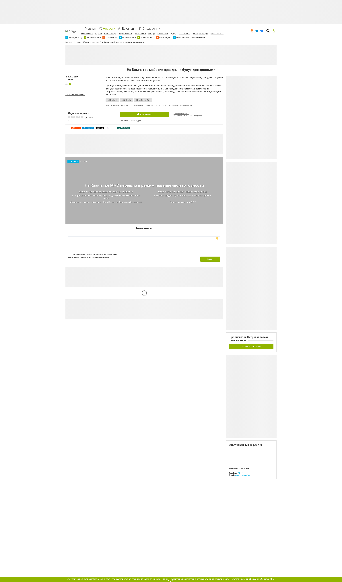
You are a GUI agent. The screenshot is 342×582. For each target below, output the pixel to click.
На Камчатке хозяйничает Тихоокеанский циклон (182, 191)
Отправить (210, 259)
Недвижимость (125, 33)
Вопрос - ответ (217, 33)
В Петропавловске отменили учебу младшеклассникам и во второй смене (106, 196)
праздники (143, 100)
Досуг (173, 33)
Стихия (83, 161)
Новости (109, 28)
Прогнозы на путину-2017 (183, 202)
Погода (151, 33)
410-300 (240, 473)
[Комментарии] (70, 84)
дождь (126, 100)
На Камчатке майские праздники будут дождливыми (106, 191)
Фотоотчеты (184, 33)
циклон (112, 100)
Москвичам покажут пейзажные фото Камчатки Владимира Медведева (106, 202)
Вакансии (129, 28)
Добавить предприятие (251, 346)
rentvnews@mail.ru (242, 475)
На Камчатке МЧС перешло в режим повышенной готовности (144, 185)
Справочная (163, 33)
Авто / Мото (140, 33)
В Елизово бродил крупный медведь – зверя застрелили (182, 195)
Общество (69, 79)
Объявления (87, 33)
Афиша (98, 33)
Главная (90, 28)
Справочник (151, 28)
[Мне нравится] (66, 84)
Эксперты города (200, 33)
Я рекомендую (145, 114)
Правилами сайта (110, 254)
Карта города (110, 33)
